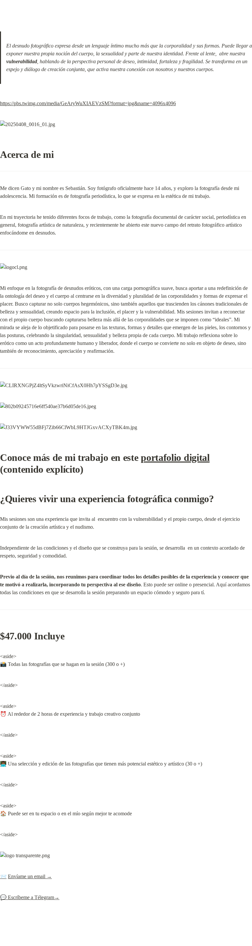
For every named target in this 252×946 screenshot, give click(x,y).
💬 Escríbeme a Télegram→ (29, 897)
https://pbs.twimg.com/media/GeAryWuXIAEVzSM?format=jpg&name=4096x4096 (88, 103)
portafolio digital (175, 457)
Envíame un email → (30, 876)
